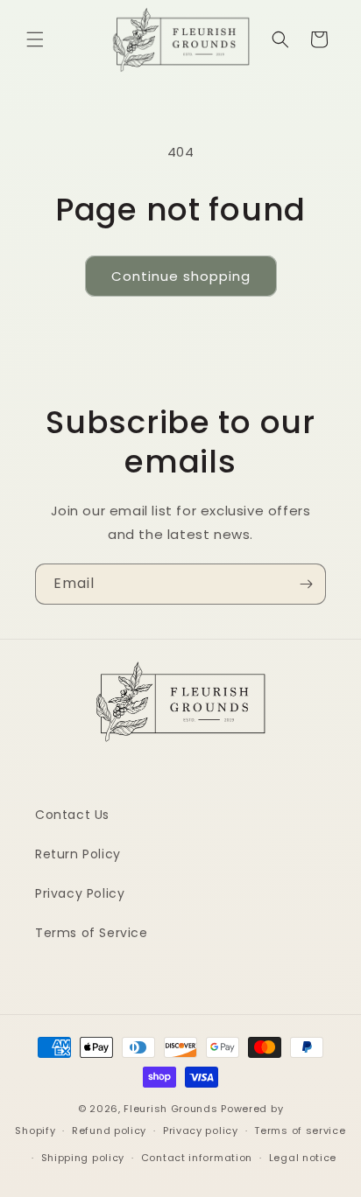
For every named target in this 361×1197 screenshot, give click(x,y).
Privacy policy (200, 1131)
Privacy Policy (79, 893)
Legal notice (302, 1158)
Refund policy (109, 1131)
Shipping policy (83, 1158)
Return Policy (78, 854)
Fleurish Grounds (170, 1109)
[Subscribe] (306, 584)
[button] (35, 39)
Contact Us (72, 814)
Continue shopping (181, 276)
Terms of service (299, 1131)
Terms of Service (91, 933)
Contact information (196, 1158)
